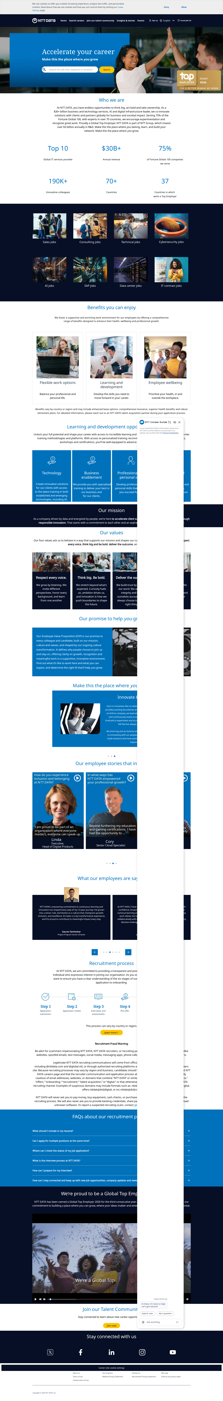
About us (76, 1373)
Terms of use (78, 1376)
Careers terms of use (81, 1380)
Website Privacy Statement (112, 1376)
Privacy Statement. (171, 433)
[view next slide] (128, 952)
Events (140, 20)
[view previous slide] (95, 952)
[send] (177, 1322)
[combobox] (70, 69)
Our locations (107, 1373)
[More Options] (143, 1322)
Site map (164, 1373)
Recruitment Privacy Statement (144, 1376)
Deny (166, 7)
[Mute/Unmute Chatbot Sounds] (175, 422)
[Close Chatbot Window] (179, 422)
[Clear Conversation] (170, 422)
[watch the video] (77, 778)
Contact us (136, 1373)
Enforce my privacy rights (171, 1376)
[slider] (104, 1299)
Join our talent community (100, 20)
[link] (49, 228)
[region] (160, 872)
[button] (153, 20)
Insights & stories (126, 20)
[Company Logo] (43, 20)
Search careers (76, 20)
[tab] (108, 756)
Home (64, 20)
